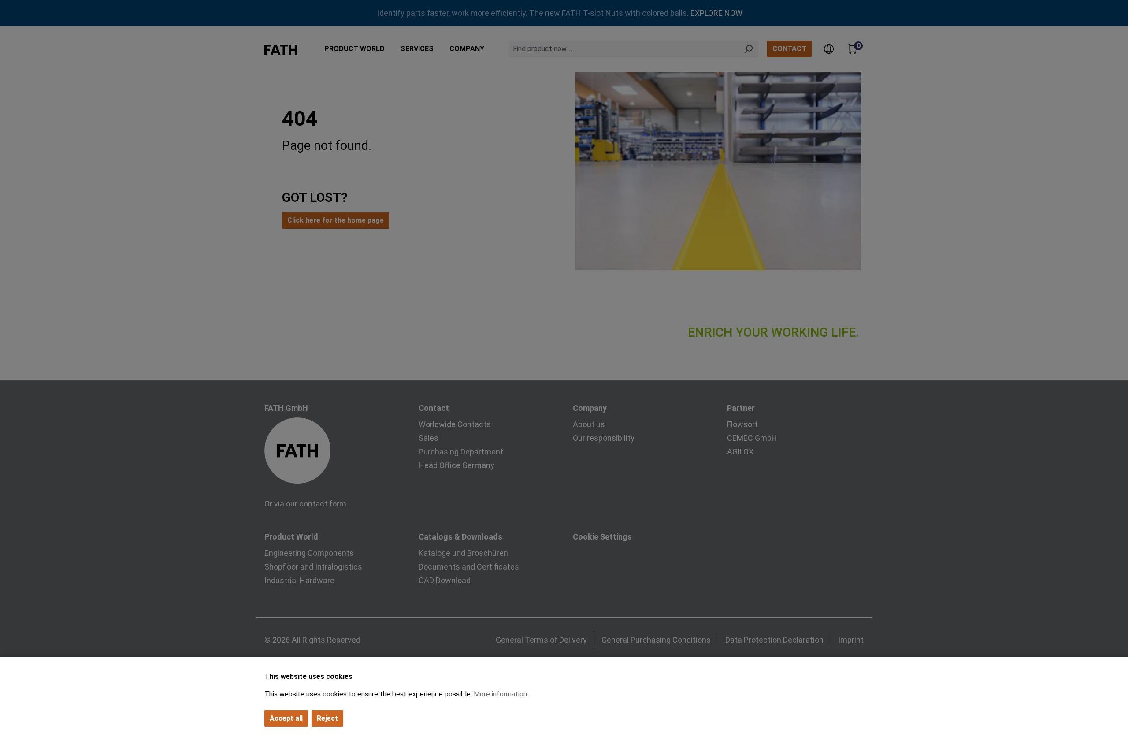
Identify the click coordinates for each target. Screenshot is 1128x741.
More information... (502, 694)
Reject (327, 718)
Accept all (286, 718)
